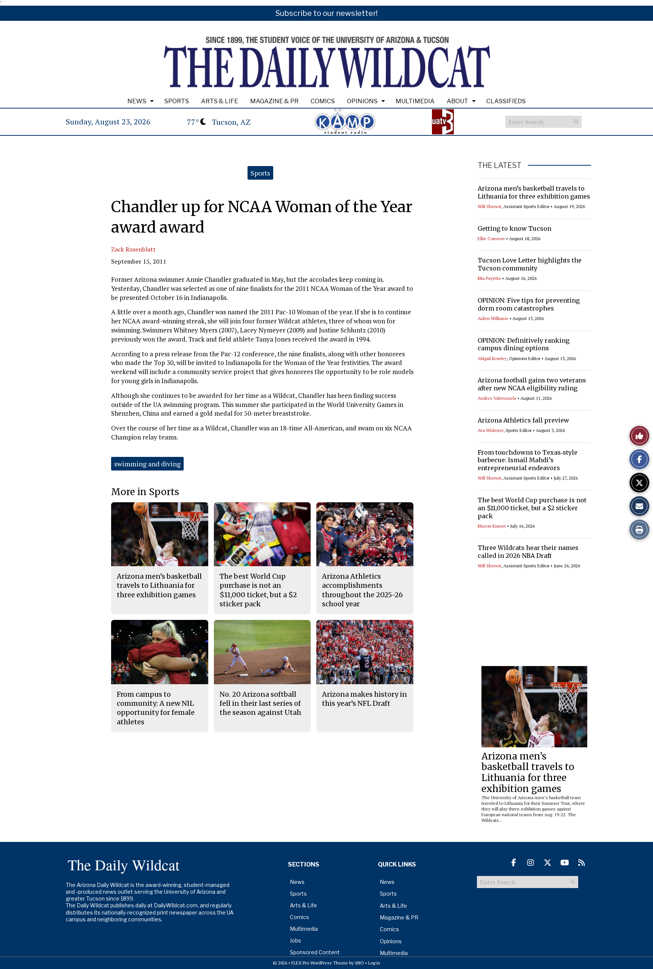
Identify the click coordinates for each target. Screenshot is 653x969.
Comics (323, 101)
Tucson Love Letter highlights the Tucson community (530, 264)
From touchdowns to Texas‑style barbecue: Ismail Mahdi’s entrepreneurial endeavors (527, 460)
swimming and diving (147, 463)
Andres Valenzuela (497, 398)
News (136, 101)
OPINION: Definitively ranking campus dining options (523, 344)
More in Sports (145, 492)
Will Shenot (489, 206)
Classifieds (506, 101)
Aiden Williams (493, 318)
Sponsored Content (315, 952)
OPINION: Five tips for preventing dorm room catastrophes (529, 304)
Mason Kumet (492, 526)
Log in (374, 963)
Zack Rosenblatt (133, 249)
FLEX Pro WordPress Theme (319, 963)
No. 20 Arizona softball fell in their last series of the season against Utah (260, 703)
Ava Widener (490, 430)
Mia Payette (489, 278)
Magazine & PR (274, 101)
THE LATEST (499, 165)
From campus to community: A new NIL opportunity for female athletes (156, 708)
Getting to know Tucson (514, 228)
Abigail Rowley (492, 358)
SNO (359, 963)
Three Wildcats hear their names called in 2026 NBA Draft (528, 551)
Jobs (295, 940)
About (457, 101)
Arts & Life (219, 101)
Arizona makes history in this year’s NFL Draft (364, 699)
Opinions (362, 101)
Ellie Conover (491, 238)
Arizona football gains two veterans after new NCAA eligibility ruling (532, 384)
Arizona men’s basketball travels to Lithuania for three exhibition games (534, 192)
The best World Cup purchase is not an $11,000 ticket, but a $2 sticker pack (532, 508)
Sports (176, 101)
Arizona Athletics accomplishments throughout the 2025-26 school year (362, 590)
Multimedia (415, 101)
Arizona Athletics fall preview (523, 420)
